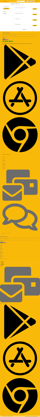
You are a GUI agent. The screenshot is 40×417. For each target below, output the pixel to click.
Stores (13, 1)
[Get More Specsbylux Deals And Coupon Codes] (13, 8)
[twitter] (3, 39)
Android (3, 80)
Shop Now (34, 14)
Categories (10, 1)
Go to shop (6, 8)
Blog (15, 1)
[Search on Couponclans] (24, 1)
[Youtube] (3, 242)
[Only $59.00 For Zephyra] (13, 25)
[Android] (20, 79)
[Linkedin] (8, 39)
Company (2, 261)
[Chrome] (20, 152)
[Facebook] (2, 39)
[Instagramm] (2, 242)
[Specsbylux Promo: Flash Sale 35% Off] (13, 14)
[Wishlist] (35, 1)
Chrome (3, 153)
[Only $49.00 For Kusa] (13, 19)
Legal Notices (2, 264)
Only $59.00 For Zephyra (17, 24)
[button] (20, 261)
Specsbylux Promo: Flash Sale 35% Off (19, 13)
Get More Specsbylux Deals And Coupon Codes (20, 7)
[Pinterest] (7, 39)
